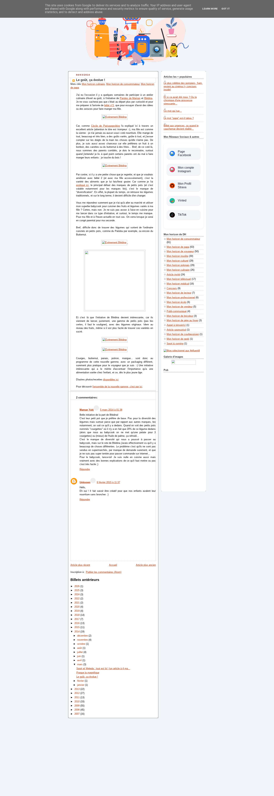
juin (79, 656)
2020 (77, 607)
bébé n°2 (109, 105)
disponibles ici (110, 379)
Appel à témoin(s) (176, 325)
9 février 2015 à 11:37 (108, 482)
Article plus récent (80, 565)
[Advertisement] (184, 431)
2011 (77, 697)
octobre (81, 644)
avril (79, 660)
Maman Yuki (87, 410)
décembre (83, 635)
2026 (77, 586)
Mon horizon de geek (178, 339)
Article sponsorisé (176, 330)
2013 (77, 689)
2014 (77, 631)
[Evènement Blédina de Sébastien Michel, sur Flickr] (114, 117)
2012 (77, 693)
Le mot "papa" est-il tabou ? (179, 118)
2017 (77, 619)
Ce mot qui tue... (173, 111)
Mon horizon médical (178, 283)
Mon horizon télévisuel (179, 279)
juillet (80, 652)
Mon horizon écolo (176, 302)
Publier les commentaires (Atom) (103, 572)
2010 (77, 701)
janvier (81, 685)
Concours (172, 288)
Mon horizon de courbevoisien (183, 334)
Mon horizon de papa (178, 247)
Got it (225, 8)
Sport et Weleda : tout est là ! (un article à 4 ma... (103, 668)
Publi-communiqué (177, 311)
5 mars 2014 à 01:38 (111, 410)
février (81, 681)
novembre (83, 640)
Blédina (148, 98)
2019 (77, 611)
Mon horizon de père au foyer (182, 320)
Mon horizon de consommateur (122, 84)
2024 (77, 594)
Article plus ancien (146, 565)
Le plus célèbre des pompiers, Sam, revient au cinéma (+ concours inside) (183, 86)
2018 (77, 615)
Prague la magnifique (87, 672)
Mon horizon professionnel (181, 297)
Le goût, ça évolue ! (90, 80)
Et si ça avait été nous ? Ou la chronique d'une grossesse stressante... (180, 100)
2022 (77, 598)
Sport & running (175, 343)
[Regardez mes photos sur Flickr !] (183, 364)
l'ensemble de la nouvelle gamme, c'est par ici (117, 386)
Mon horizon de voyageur (180, 251)
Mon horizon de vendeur (180, 306)
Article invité (173, 274)
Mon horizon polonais (178, 265)
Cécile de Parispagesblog (105, 126)
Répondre (85, 469)
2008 (77, 710)
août (80, 648)
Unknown (85, 482)
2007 (77, 714)
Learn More (210, 8)
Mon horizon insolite (177, 256)
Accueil (113, 565)
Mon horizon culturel (177, 260)
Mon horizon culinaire (93, 84)
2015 (77, 627)
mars (80, 664)
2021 (77, 602)
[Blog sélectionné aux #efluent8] (182, 350)
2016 (77, 623)
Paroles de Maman (130, 98)
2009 (77, 705)
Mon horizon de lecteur (179, 293)
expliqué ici (82, 185)
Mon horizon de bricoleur (180, 316)
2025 (77, 590)
